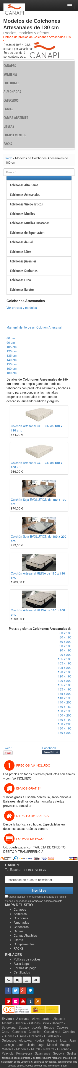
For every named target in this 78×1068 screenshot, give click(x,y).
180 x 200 (65, 732)
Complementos (24, 944)
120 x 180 (65, 672)
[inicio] (36, 980)
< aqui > (65, 1065)
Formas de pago (25, 968)
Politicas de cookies (27, 959)
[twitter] (15, 990)
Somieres (20, 914)
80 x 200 (66, 641)
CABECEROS (11, 100)
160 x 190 (65, 719)
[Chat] (17, 980)
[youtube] (23, 1001)
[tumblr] (30, 1001)
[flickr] (15, 1001)
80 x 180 (66, 633)
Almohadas (21, 922)
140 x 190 (65, 698)
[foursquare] (30, 990)
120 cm (11, 351)
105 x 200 (65, 667)
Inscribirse (39, 890)
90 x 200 (66, 654)
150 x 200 (65, 715)
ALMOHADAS (12, 91)
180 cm (11, 373)
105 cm (11, 347)
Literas (18, 940)
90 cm (10, 342)
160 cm (11, 368)
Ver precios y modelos (21, 307)
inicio (8, 158)
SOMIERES (10, 74)
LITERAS (8, 126)
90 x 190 (66, 650)
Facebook (49, 748)
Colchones (21, 918)
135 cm (11, 355)
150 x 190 (65, 711)
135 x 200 (65, 693)
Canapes (20, 909)
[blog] (37, 1001)
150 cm (11, 364)
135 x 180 (65, 685)
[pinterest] (8, 1001)
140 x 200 (65, 702)
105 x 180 (65, 659)
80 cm (10, 338)
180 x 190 (65, 728)
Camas (18, 931)
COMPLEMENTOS (14, 135)
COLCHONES (11, 83)
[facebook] (8, 990)
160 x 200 (65, 724)
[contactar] (27, 980)
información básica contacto (45, 901)
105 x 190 (65, 663)
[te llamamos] (9, 980)
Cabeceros (21, 927)
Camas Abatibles (25, 935)
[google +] (23, 990)
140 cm (11, 360)
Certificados (22, 972)
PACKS (7, 143)
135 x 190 (65, 689)
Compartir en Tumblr (51, 752)
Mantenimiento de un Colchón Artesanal (34, 327)
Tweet (7, 748)
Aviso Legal (21, 963)
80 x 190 (66, 637)
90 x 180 (66, 646)
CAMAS (8, 109)
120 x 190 (65, 676)
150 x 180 (65, 706)
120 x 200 (65, 680)
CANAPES (9, 65)
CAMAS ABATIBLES (15, 117)
